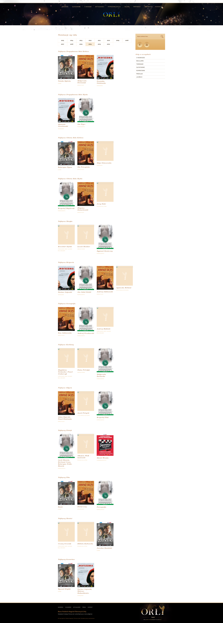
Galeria (127, 6)
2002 (108, 44)
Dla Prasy (147, 6)
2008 (126, 40)
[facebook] (139, 44)
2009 (117, 40)
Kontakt (158, 6)
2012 (90, 40)
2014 (71, 40)
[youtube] (146, 44)
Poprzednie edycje (114, 6)
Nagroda (65, 6)
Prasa (84, 607)
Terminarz (139, 64)
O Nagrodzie (140, 57)
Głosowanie (76, 6)
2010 (108, 40)
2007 (62, 44)
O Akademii (87, 6)
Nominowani (140, 70)
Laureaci (139, 77)
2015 (62, 40)
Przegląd (139, 73)
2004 (90, 44)
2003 (99, 44)
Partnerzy (137, 6)
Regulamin (140, 61)
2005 (80, 44)
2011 (99, 40)
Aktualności (99, 6)
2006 (71, 44)
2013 (81, 40)
